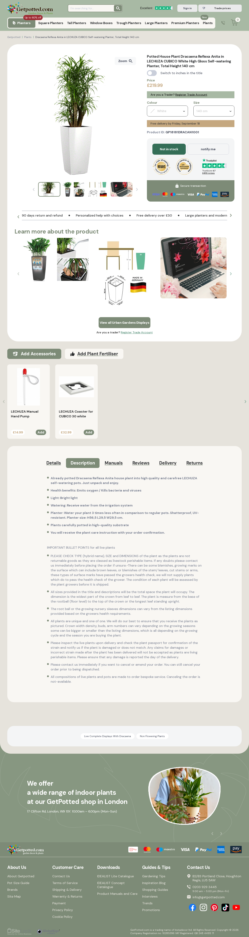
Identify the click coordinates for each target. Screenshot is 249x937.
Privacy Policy (62, 910)
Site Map (14, 896)
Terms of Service (65, 883)
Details (53, 463)
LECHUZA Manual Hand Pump (24, 413)
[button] (18, 216)
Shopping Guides (155, 890)
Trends (147, 903)
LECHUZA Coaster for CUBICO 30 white (76, 413)
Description (83, 463)
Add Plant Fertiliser (97, 354)
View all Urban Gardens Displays (124, 322)
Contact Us (61, 876)
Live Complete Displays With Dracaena (107, 736)
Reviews (140, 463)
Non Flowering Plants (152, 736)
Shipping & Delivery (67, 890)
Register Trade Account (191, 95)
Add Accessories (38, 354)
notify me (208, 149)
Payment (59, 903)
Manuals (114, 463)
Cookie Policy (62, 917)
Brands (12, 890)
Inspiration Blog (154, 883)
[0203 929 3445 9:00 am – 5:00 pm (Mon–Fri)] (223, 23)
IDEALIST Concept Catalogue (111, 885)
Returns (194, 463)
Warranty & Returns (67, 896)
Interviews (150, 896)
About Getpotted (20, 876)
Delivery (168, 463)
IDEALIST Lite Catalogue (115, 876)
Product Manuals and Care (117, 894)
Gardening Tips (153, 876)
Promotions (151, 910)
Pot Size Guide (18, 883)
